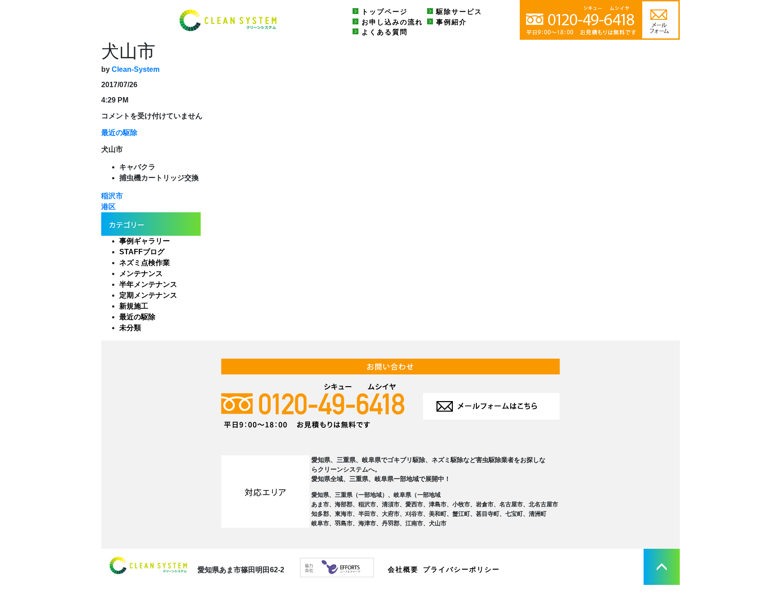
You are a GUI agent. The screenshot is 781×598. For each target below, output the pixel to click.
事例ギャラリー (144, 241)
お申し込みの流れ (392, 22)
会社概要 (403, 569)
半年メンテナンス (148, 284)
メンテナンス (141, 273)
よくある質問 (385, 32)
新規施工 (133, 306)
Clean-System (136, 69)
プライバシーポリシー (461, 569)
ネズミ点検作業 (144, 262)
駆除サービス (459, 11)
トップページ (385, 11)
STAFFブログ (142, 252)
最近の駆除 (119, 132)
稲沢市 (112, 196)
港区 (108, 206)
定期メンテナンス (148, 295)
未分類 (130, 328)
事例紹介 (451, 22)
